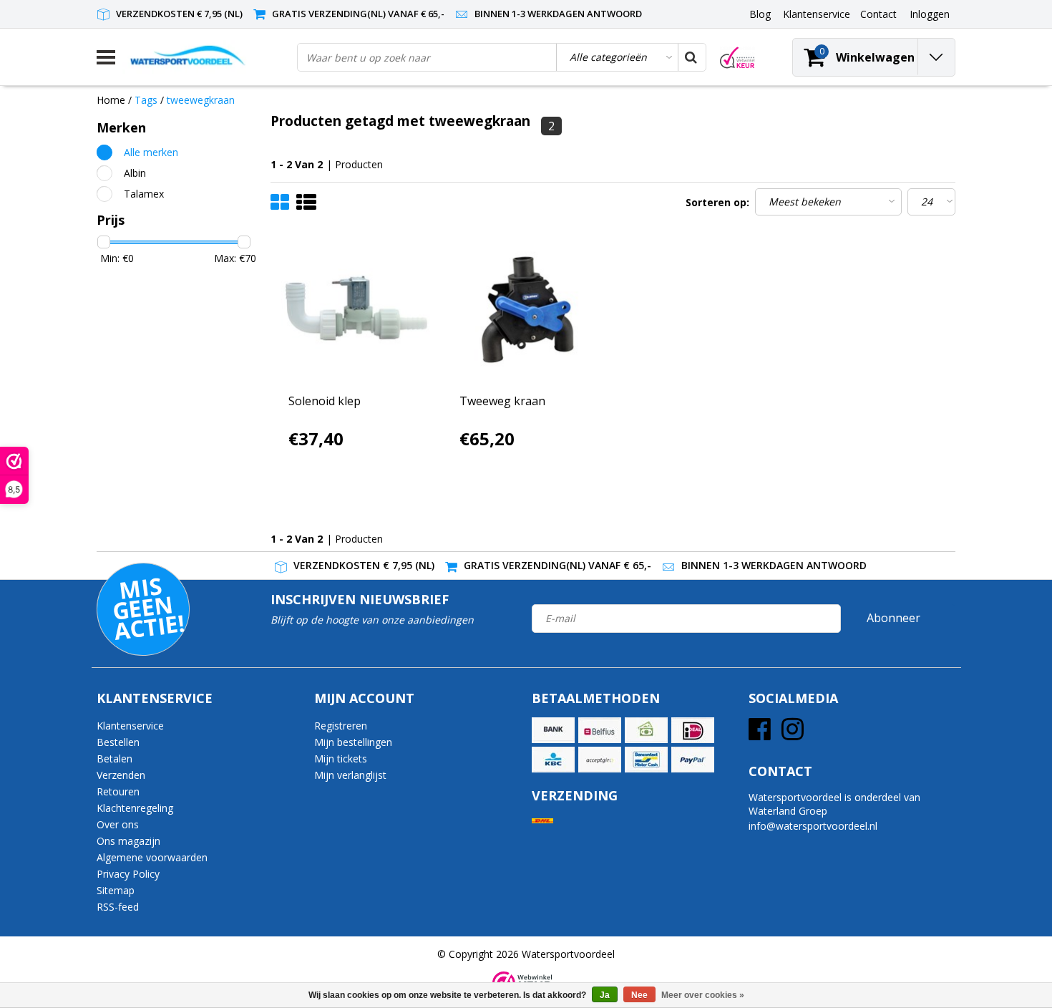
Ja (605, 995)
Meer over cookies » (702, 995)
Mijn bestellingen (353, 742)
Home (111, 100)
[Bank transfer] (553, 730)
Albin (135, 173)
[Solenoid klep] (356, 310)
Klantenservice (130, 725)
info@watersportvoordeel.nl (813, 826)
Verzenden (121, 775)
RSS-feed (118, 907)
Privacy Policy (128, 874)
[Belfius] (599, 730)
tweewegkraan (201, 100)
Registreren (340, 725)
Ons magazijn (128, 841)
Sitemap (116, 890)
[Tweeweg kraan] (527, 310)
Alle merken (151, 152)
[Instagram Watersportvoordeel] (792, 734)
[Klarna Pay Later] (599, 759)
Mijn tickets (340, 758)
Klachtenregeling (135, 808)
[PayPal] (692, 759)
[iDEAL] (692, 730)
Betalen (114, 758)
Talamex (144, 193)
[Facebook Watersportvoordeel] (760, 734)
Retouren (118, 791)
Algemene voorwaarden (152, 857)
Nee (639, 995)
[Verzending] (542, 820)
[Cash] (646, 730)
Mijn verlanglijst (350, 775)
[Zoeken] (691, 57)
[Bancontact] (646, 759)
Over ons (118, 824)
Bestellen (118, 742)
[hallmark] (737, 58)
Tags (146, 100)
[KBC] (553, 759)
